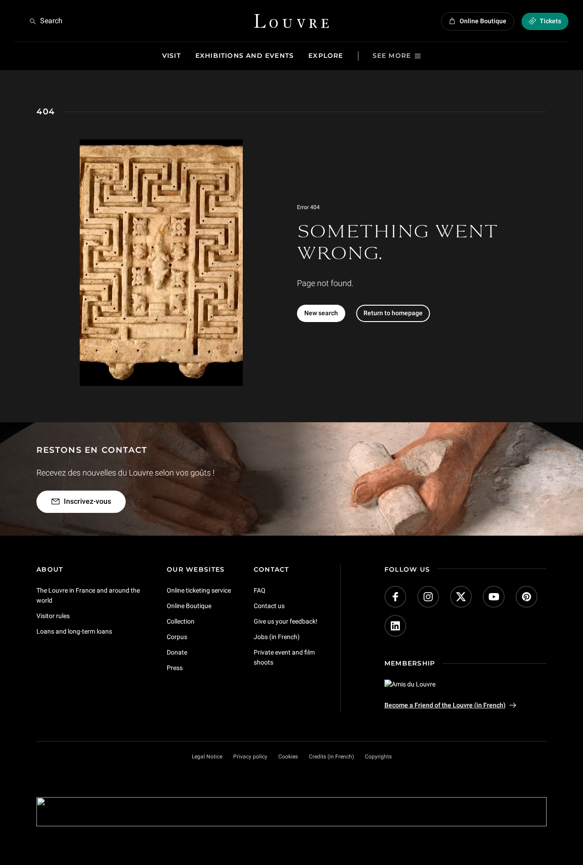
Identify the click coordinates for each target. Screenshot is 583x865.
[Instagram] (428, 597)
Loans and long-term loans (74, 631)
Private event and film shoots (284, 656)
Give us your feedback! (285, 621)
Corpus (177, 636)
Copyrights (378, 756)
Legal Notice (207, 756)
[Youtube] (494, 597)
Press (175, 667)
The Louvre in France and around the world (88, 595)
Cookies (288, 756)
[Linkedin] (395, 626)
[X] (461, 597)
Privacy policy (250, 756)
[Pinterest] (526, 597)
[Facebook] (395, 597)
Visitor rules (53, 615)
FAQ (260, 590)
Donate (177, 651)
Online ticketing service (199, 590)
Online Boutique (189, 605)
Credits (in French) (331, 756)
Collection (180, 621)
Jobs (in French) (277, 636)
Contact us (269, 605)
